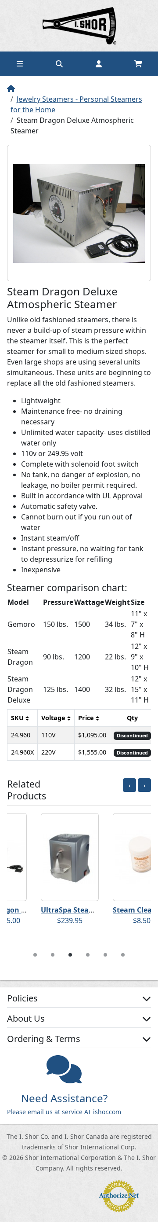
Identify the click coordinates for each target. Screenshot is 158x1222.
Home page (79, 25)
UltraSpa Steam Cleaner (55, 910)
